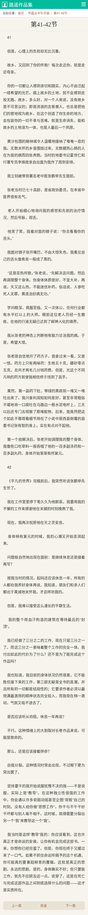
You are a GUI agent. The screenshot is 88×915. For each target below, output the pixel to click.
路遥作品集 (21, 4)
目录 (43, 905)
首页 (21, 13)
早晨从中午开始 (39, 13)
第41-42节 (60, 13)
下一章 (71, 905)
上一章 (16, 905)
